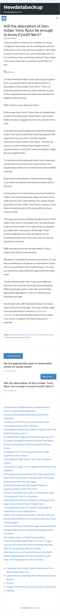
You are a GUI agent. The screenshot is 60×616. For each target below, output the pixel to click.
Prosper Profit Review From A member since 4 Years (31, 586)
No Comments (10, 371)
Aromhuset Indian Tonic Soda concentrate (28, 335)
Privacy (10, 583)
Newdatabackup (23, 7)
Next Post (47, 376)
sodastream (24, 337)
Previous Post (14, 356)
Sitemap (10, 590)
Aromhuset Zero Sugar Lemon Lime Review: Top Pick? (29, 436)
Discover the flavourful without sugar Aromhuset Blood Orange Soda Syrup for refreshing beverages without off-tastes (30, 530)
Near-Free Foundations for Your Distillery (23, 559)
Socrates (35, 608)
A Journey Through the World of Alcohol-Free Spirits (29, 440)
